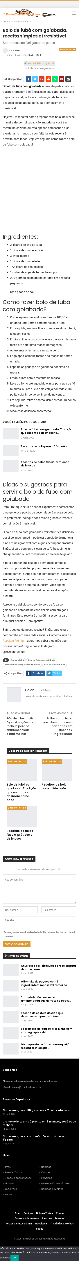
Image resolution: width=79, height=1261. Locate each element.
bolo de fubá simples (54, 664)
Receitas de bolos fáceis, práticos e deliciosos (45, 463)
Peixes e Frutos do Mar (55, 1183)
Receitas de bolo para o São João (44, 446)
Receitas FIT (12, 1189)
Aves (8, 1167)
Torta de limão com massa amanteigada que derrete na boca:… (46, 999)
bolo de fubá (17, 660)
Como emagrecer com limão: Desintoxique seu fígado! (34, 1138)
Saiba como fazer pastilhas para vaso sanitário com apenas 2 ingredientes (58, 726)
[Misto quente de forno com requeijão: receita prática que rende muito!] (11, 1049)
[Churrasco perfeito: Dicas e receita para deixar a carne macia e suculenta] (11, 970)
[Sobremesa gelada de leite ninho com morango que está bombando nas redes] (11, 1033)
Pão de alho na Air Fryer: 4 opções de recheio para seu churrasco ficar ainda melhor (19, 726)
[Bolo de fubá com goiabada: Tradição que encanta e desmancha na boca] (11, 433)
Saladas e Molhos (52, 1189)
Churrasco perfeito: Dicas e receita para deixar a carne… (48, 967)
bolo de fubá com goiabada (41, 660)
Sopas (8, 1194)
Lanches (46, 1178)
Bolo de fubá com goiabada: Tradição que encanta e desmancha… (47, 431)
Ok (14, 1257)
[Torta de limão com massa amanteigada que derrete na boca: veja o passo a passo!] (11, 1001)
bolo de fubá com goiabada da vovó (22, 664)
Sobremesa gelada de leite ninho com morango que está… (46, 1030)
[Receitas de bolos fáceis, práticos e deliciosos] (11, 466)
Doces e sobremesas (18, 1178)
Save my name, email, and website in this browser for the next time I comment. (39, 934)
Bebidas (46, 1167)
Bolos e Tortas (67, 49)
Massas (9, 1183)
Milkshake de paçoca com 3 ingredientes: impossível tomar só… (45, 983)
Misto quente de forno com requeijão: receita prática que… (46, 1046)
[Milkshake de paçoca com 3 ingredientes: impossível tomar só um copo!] (11, 986)
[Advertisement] (39, 189)
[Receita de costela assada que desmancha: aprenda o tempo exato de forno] (11, 1017)
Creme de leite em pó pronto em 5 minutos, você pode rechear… (39, 1123)
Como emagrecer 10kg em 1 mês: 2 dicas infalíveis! (36, 1110)
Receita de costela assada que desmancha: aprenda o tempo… (42, 1014)
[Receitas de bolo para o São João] (11, 450)
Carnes (46, 1172)
